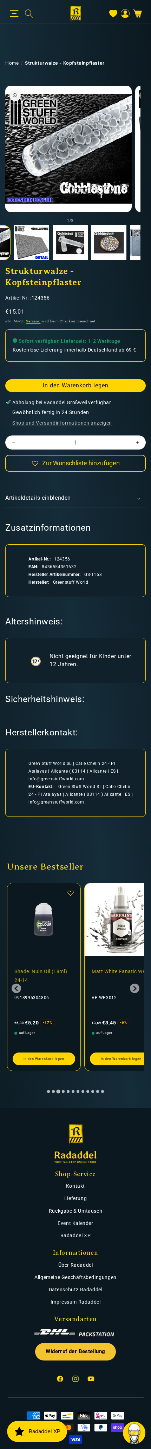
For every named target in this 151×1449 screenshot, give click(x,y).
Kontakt (75, 1186)
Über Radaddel (75, 1265)
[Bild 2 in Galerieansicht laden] (31, 242)
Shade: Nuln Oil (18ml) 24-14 (40, 976)
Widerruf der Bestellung (75, 1352)
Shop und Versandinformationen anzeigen (62, 423)
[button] (14, 13)
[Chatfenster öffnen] (134, 1433)
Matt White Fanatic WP (119, 971)
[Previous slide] (16, 988)
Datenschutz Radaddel (76, 1289)
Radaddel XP (75, 1235)
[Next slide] (134, 988)
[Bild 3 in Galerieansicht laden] (70, 242)
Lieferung (75, 1198)
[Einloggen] (125, 13)
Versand (33, 321)
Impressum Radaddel (76, 1302)
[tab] (48, 1091)
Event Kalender (75, 1223)
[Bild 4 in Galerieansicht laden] (108, 242)
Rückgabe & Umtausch (75, 1211)
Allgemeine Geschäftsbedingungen (75, 1277)
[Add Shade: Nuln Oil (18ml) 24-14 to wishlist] (70, 893)
